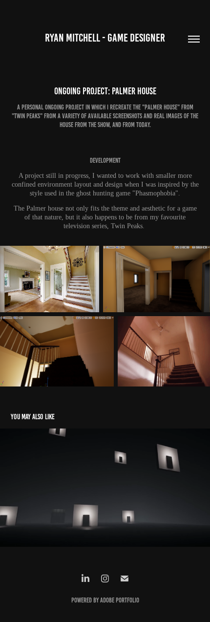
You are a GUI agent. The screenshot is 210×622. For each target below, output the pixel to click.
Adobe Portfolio (119, 600)
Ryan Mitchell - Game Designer (105, 38)
